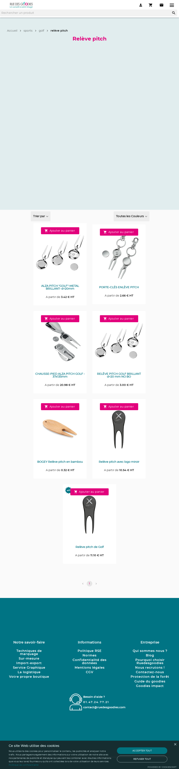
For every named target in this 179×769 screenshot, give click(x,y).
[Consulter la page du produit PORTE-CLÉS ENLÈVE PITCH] (119, 256)
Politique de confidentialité (23, 765)
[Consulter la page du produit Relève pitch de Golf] (89, 515)
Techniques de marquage (29, 652)
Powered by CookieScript (162, 767)
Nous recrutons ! (150, 667)
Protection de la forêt (150, 676)
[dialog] (89, 755)
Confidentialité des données (89, 662)
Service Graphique (29, 667)
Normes (89, 655)
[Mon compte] (141, 5)
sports (28, 30)
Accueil (12, 30)
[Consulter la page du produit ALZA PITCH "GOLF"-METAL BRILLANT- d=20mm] (60, 254)
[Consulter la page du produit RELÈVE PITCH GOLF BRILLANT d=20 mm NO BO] (119, 342)
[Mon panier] (151, 5)
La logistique (29, 672)
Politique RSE (90, 651)
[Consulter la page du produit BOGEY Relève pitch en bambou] (60, 430)
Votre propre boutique (29, 676)
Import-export (29, 663)
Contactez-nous (150, 672)
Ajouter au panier (62, 230)
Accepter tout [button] (142, 751)
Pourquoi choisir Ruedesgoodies (150, 662)
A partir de (60, 297)
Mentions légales (90, 667)
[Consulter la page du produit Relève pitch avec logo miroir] (119, 430)
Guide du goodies (149, 681)
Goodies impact (150, 686)
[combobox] (40, 216)
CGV (89, 672)
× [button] (175, 744)
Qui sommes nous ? (150, 651)
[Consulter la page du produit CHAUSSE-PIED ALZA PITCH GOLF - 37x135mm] (60, 342)
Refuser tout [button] (142, 759)
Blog (150, 655)
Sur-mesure (29, 658)
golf (41, 30)
